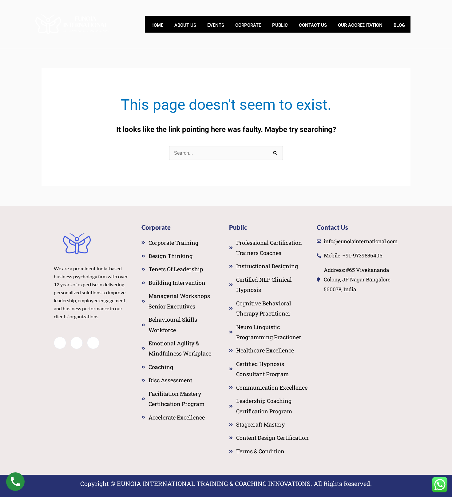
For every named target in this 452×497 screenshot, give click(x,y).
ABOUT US (185, 25)
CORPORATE (248, 25)
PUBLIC (280, 25)
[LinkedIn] (76, 343)
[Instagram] (93, 343)
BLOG (399, 25)
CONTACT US (313, 25)
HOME (156, 25)
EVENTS (215, 25)
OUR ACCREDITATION (360, 25)
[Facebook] (60, 343)
